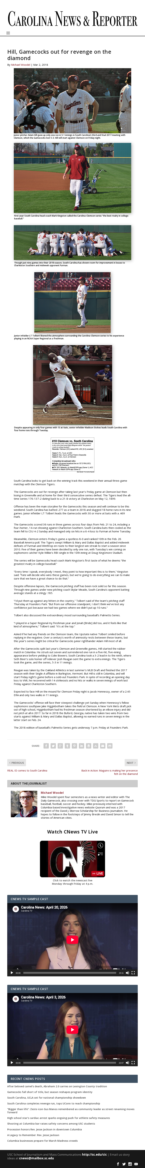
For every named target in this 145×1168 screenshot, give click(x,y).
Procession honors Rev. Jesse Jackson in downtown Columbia (44, 1129)
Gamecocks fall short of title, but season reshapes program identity (49, 1092)
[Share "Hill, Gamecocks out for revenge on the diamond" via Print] (109, 745)
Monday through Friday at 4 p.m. (72, 883)
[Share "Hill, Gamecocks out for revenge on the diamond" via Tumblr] (67, 745)
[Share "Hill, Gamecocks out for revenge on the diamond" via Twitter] (53, 745)
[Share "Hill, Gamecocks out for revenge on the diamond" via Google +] (60, 745)
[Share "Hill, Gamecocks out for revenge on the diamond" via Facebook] (46, 745)
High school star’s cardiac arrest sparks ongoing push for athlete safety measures (58, 1118)
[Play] (12, 973)
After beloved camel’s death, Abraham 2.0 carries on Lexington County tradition (57, 1086)
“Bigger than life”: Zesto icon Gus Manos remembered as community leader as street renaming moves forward (70, 1111)
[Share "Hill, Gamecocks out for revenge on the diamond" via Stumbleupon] (95, 745)
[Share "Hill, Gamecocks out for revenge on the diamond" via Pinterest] (74, 745)
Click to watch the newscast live (72, 880)
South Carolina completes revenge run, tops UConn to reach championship (53, 1103)
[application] (72, 939)
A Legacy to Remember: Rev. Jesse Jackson (33, 1135)
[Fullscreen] (133, 973)
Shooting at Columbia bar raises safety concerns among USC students (51, 1123)
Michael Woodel (20, 64)
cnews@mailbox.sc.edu (36, 1158)
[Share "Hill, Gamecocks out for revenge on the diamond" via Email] (102, 745)
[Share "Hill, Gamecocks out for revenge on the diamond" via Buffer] (88, 745)
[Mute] (127, 973)
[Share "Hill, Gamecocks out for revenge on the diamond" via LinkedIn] (81, 745)
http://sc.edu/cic (94, 1154)
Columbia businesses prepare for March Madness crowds (42, 1140)
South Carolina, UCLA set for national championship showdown (46, 1097)
